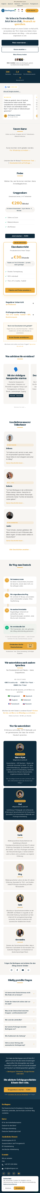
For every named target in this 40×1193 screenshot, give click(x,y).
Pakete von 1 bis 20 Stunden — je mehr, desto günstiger (20, 263)
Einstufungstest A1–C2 (9, 1140)
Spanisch (10, 3)
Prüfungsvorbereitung (9, 1128)
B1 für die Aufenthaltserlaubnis (11, 1122)
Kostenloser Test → (29, 161)
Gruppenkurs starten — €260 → (20, 1090)
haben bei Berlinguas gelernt (20, 63)
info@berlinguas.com (11, 1168)
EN (18, 10)
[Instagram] (11, 970)
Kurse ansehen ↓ (20, 49)
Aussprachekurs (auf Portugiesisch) (13, 1143)
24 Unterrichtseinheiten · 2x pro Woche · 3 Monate (20, 209)
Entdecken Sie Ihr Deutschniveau (21, 646)
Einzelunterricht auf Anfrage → (21, 163)
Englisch (4, 3)
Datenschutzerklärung (10, 1184)
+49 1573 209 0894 (10, 1164)
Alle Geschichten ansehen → (20, 550)
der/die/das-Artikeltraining (10, 1149)
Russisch (20, 5)
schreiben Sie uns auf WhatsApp (18, 1094)
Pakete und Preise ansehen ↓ (20, 290)
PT (15, 10)
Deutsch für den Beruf (9, 1125)
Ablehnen (8, 1188)
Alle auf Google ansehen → (11, 91)
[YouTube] (23, 970)
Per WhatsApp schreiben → (20, 150)
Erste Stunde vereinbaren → (20, 337)
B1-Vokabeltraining (8, 1146)
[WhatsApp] (28, 970)
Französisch (25, 3)
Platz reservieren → (20, 43)
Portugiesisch (34, 3)
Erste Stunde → (32, 10)
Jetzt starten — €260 (20, 236)
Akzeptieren (19, 1188)
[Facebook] (17, 970)
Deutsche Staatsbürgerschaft (11, 1131)
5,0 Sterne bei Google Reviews (20, 64)
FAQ (3, 1161)
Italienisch (17, 3)
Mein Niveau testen (20, 54)
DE (22, 10)
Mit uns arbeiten (7, 1158)
